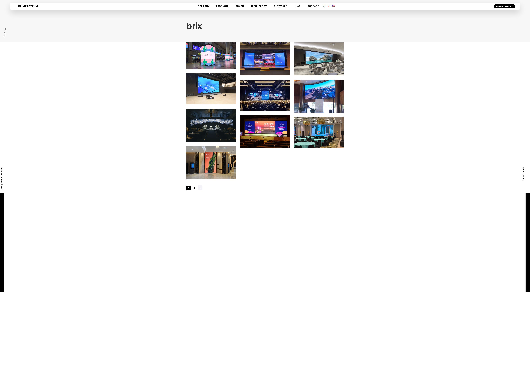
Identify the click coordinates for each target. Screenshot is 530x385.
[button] (5, 32)
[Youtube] (331, 281)
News (297, 6)
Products (222, 6)
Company (203, 6)
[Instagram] (342, 281)
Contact (313, 6)
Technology (259, 6)
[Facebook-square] (347, 281)
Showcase (280, 6)
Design (239, 6)
